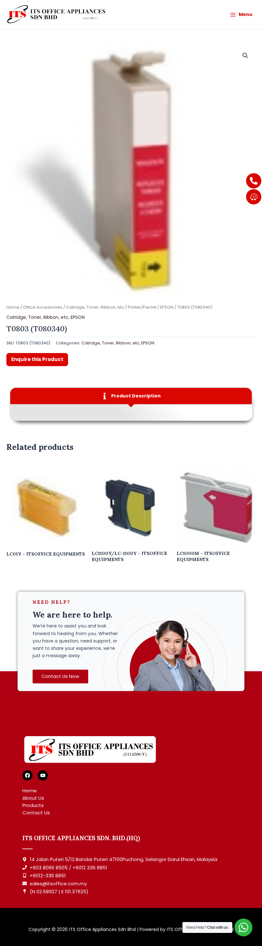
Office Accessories (42, 307)
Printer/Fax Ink (142, 307)
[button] (245, 55)
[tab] (131, 396)
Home (12, 307)
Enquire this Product (37, 359)
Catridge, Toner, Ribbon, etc (95, 307)
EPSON (166, 307)
